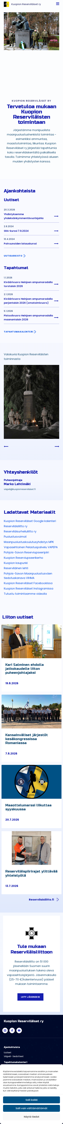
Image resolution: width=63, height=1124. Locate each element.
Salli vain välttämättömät (31, 1108)
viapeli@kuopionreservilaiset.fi (20, 489)
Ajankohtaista (12, 1047)
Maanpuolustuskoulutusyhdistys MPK (29, 542)
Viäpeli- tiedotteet (14, 1056)
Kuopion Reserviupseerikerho (23, 558)
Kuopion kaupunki (16, 563)
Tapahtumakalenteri (15, 1062)
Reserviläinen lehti (16, 568)
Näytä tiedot (31, 1116)
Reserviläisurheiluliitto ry (20, 531)
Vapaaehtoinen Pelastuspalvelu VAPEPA (31, 547)
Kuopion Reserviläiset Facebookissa (28, 583)
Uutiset (7, 1052)
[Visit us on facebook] (12, 1030)
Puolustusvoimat (15, 537)
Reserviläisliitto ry (15, 526)
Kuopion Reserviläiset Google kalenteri (30, 521)
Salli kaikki (32, 1099)
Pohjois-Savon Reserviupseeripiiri (26, 552)
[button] (31, 683)
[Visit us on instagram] (5, 1030)
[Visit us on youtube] (19, 1030)
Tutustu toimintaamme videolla (25, 594)
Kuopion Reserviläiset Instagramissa (28, 588)
